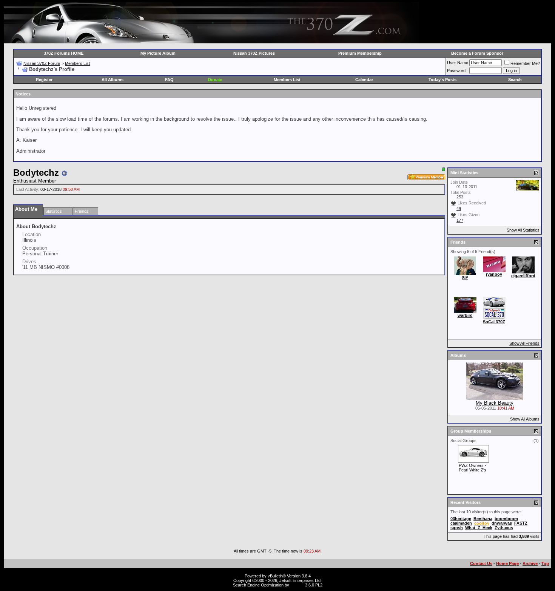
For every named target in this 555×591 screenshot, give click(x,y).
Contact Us (481, 563)
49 (458, 208)
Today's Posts (442, 79)
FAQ (169, 79)
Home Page (507, 563)
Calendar (364, 79)
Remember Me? (525, 63)
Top (545, 563)
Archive (530, 563)
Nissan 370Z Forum (41, 63)
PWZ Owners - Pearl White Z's (472, 467)
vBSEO (297, 585)
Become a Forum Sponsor (477, 53)
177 (459, 220)
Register (44, 79)
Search (515, 79)
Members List (77, 63)
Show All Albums (525, 419)
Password (456, 70)
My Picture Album (158, 53)
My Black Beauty (494, 403)
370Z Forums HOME (63, 53)
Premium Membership (360, 53)
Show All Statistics (523, 230)
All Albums (112, 79)
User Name (457, 62)
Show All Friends (524, 343)
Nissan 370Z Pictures (254, 53)
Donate (215, 79)
